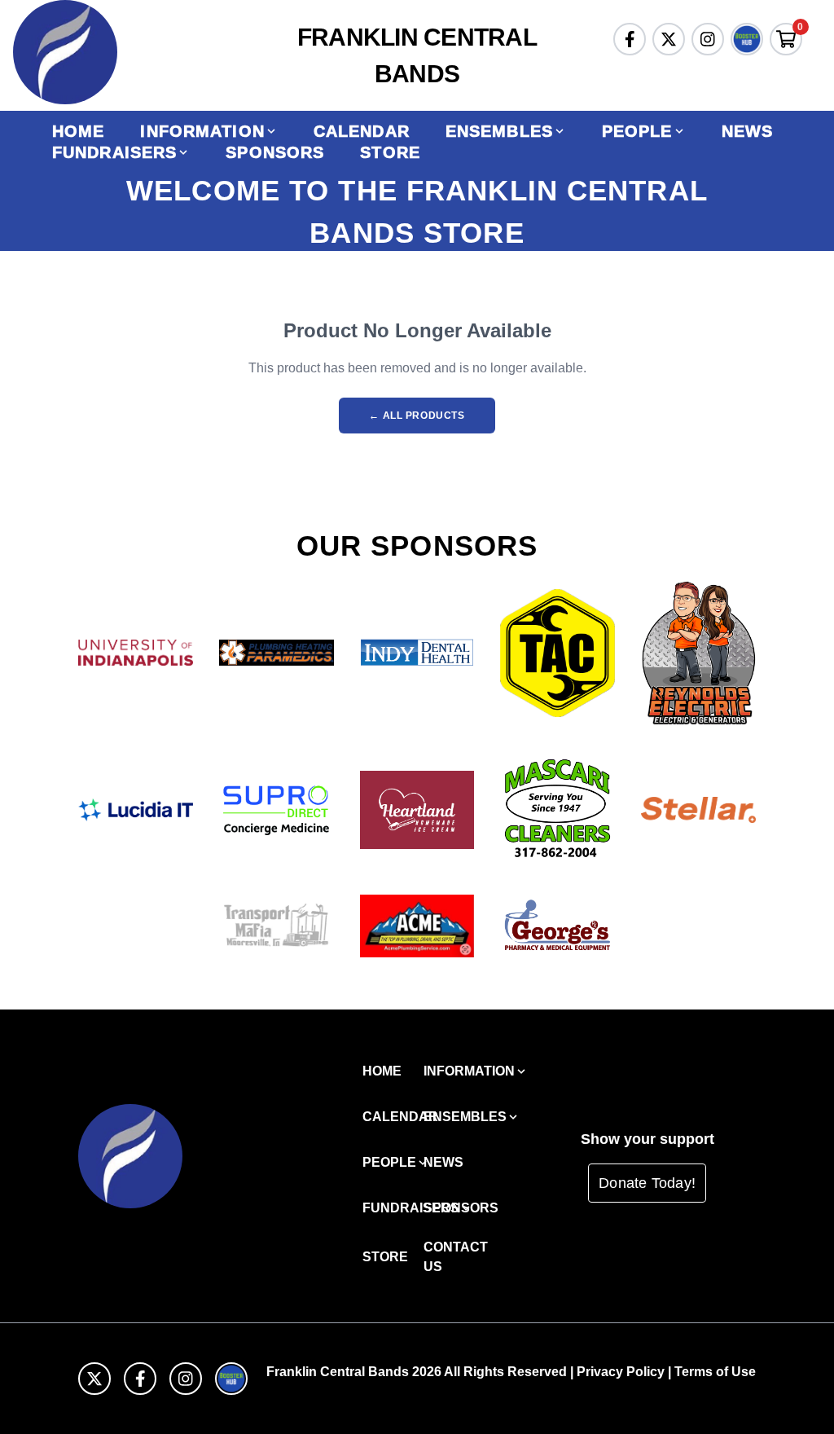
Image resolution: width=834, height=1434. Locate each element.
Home (78, 131)
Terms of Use (715, 1372)
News (747, 131)
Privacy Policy (621, 1372)
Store (390, 152)
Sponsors (275, 152)
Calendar (362, 131)
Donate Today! (647, 1183)
